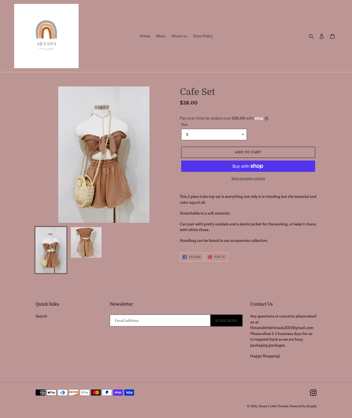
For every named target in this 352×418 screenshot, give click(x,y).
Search (41, 316)
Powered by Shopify (302, 406)
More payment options (248, 178)
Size (184, 124)
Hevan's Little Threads (273, 406)
